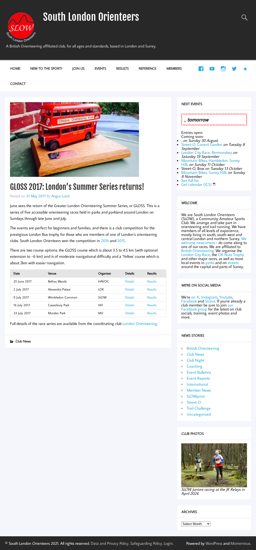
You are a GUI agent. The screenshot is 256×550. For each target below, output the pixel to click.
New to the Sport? (46, 68)
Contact (18, 83)
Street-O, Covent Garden (201, 144)
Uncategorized (199, 414)
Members (174, 68)
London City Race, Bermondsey (206, 152)
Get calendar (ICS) (196, 184)
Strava (210, 300)
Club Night (195, 360)
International (197, 384)
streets (233, 262)
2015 (121, 240)
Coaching (194, 366)
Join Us (78, 68)
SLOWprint (196, 396)
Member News (199, 390)
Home (15, 68)
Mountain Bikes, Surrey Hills (204, 172)
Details (129, 281)
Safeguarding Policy (146, 543)
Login (168, 543)
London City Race (195, 254)
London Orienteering (139, 323)
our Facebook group (207, 306)
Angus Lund (60, 195)
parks (210, 262)
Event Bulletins (199, 372)
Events (100, 68)
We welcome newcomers (213, 240)
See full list (189, 180)
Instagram (209, 296)
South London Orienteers (91, 17)
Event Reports (198, 378)
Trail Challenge (199, 408)
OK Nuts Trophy (231, 254)
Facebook (189, 300)
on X (195, 296)
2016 (105, 240)
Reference (147, 68)
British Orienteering (197, 250)
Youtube (225, 296)
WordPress (214, 543)
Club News (23, 341)
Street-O (194, 402)
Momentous (240, 543)
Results (122, 68)
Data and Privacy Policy (109, 543)
